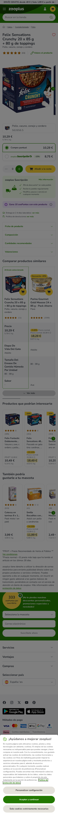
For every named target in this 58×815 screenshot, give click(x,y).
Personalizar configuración (29, 790)
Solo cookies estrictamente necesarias (29, 808)
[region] (29, 775)
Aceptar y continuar (29, 799)
